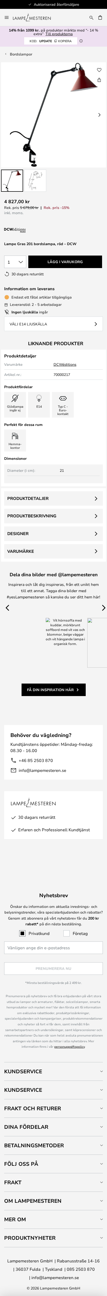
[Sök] (91, 17)
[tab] (53, 1071)
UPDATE (51, 41)
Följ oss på (21, 1163)
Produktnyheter (30, 1237)
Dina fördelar (26, 1126)
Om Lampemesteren (33, 1200)
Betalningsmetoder (34, 1145)
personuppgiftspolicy (69, 1046)
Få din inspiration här (50, 689)
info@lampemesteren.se (42, 770)
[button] (12, 181)
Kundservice (23, 1071)
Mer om (15, 1219)
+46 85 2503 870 (36, 760)
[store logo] (34, 17)
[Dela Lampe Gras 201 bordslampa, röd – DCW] (99, 80)
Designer (18, 533)
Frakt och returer (32, 1108)
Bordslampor (21, 54)
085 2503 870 (81, 1269)
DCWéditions (65, 364)
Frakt (13, 1182)
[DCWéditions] (30, 230)
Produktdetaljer (28, 498)
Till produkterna (59, 33)
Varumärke (20, 551)
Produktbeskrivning (31, 516)
